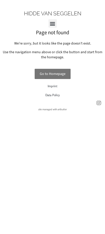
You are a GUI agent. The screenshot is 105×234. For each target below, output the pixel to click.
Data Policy (52, 95)
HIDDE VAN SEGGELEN (52, 13)
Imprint (52, 86)
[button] (52, 23)
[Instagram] (98, 103)
